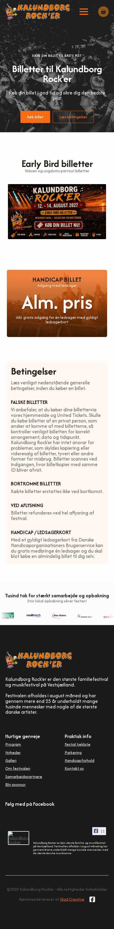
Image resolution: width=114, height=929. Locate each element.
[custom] (92, 899)
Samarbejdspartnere (23, 776)
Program (13, 744)
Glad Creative (72, 899)
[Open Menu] (84, 11)
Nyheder (13, 752)
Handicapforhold (79, 760)
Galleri (10, 760)
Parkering (73, 752)
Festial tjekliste (77, 744)
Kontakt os (74, 768)
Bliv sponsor (15, 784)
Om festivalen (17, 768)
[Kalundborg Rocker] (18, 838)
